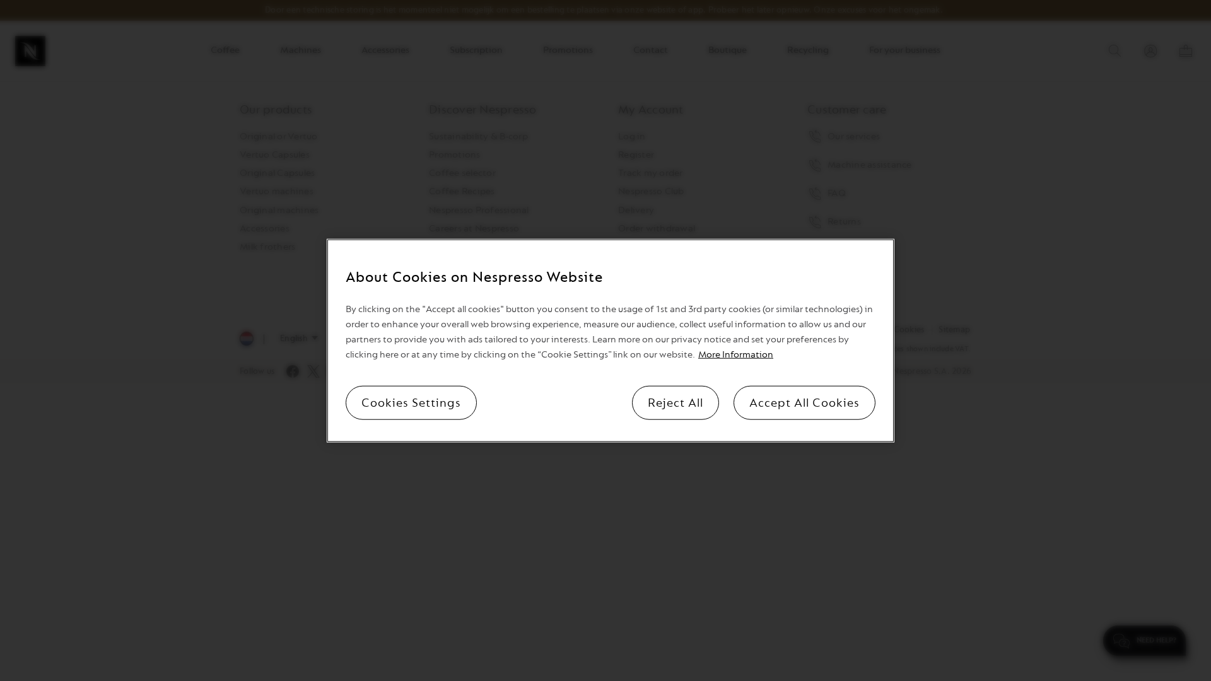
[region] (610, 341)
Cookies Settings (411, 402)
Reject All (675, 402)
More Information (735, 354)
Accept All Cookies (804, 402)
